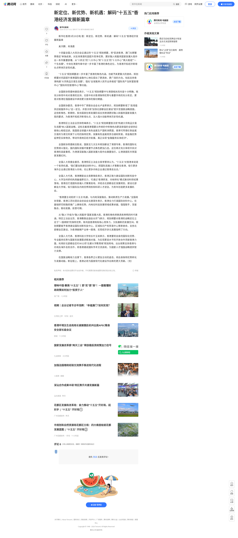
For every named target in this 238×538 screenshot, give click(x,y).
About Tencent (67, 520)
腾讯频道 (130, 520)
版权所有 (99, 530)
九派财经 (57, 356)
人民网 (56, 376)
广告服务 (99, 520)
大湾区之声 (58, 316)
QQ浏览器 (122, 520)
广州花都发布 (59, 416)
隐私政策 (84, 520)
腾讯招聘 (107, 520)
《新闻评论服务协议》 (87, 444)
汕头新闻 (57, 396)
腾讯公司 (93, 530)
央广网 (56, 296)
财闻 (56, 336)
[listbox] (96, 357)
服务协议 (77, 520)
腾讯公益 (114, 520)
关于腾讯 (57, 520)
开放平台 (92, 520)
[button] (177, 22)
